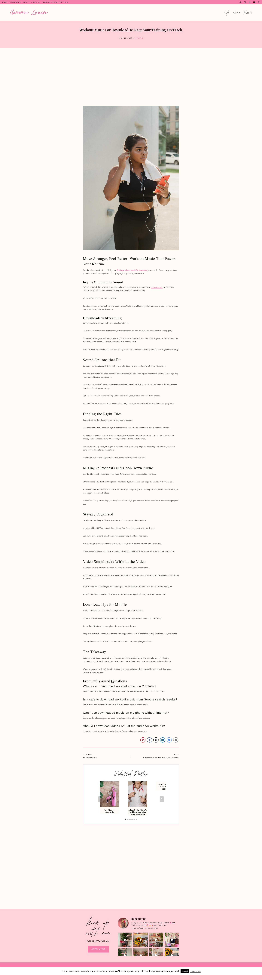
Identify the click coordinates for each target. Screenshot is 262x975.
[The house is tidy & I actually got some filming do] (172, 940)
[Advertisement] (131, 77)
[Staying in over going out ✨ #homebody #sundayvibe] (125, 940)
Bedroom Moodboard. (90, 756)
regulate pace (157, 287)
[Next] (162, 799)
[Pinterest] (245, 2)
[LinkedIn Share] (162, 740)
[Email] (254, 2)
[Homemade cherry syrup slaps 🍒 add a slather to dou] (172, 955)
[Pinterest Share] (142, 740)
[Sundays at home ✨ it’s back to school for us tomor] (125, 955)
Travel (248, 12)
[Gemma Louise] (29, 12)
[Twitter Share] (156, 740)
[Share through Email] (175, 740)
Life (227, 12)
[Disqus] (131, 861)
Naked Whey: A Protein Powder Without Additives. (161, 756)
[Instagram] (240, 2)
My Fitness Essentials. (109, 811)
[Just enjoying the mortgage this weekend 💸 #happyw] (140, 955)
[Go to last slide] (100, 799)
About (26, 2)
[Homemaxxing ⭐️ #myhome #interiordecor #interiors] (156, 955)
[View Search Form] (258, 2)
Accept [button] (185, 971)
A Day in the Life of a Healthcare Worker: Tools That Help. (137, 812)
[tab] (125, 819)
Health (139, 38)
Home (5, 2)
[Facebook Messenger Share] (169, 740)
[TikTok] (250, 2)
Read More (195, 971)
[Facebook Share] (149, 740)
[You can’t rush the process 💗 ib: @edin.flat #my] (156, 940)
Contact (35, 2)
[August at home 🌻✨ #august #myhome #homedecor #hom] (140, 940)
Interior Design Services (55, 2)
